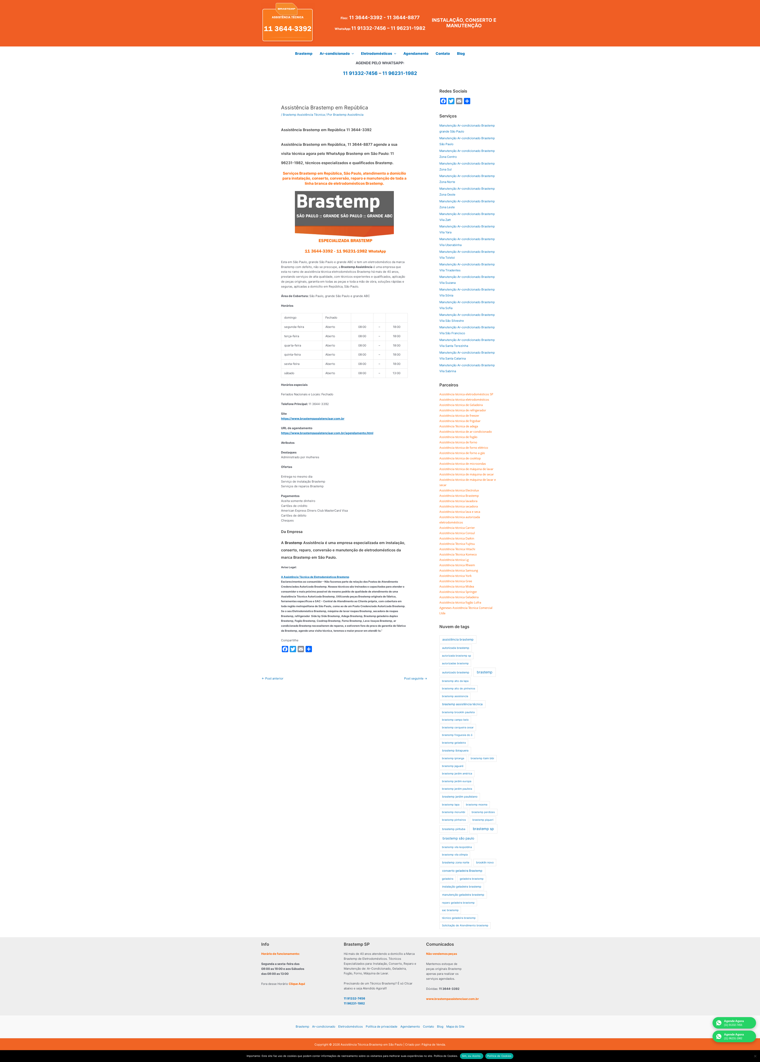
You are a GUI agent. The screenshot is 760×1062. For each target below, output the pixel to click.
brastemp (484, 672)
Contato (428, 1026)
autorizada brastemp (455, 647)
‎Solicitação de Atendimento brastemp (465, 925)
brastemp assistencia (455, 696)
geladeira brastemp (472, 878)
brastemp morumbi (453, 812)
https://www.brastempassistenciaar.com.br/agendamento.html (327, 433)
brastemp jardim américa (457, 773)
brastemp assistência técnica (462, 704)
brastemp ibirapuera (455, 750)
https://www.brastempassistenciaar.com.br (312, 418)
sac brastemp (450, 910)
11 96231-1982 (408, 28)
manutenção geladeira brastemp (463, 894)
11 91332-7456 (368, 28)
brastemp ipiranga (453, 758)
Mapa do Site (455, 1026)
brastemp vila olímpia (455, 854)
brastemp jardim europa (456, 781)
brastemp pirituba (453, 829)
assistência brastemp (457, 639)
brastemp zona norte (455, 862)
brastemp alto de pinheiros (458, 688)
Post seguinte (415, 678)
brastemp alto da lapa (455, 680)
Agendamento (410, 1026)
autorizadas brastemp (455, 663)
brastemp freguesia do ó (457, 734)
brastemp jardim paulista (457, 788)
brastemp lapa (450, 804)
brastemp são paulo (458, 838)
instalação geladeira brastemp (461, 886)
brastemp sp (483, 829)
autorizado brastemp (455, 672)
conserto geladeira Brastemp (462, 871)
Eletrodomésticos (350, 1026)
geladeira (447, 878)
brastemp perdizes (483, 812)
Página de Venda (433, 1044)
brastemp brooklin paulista (458, 712)
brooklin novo (485, 862)
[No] (755, 1056)
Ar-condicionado (323, 1026)
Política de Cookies (499, 1055)
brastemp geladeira (454, 742)
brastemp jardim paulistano (459, 796)
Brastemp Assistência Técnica (304, 114)
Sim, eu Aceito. (471, 1055)
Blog (440, 1026)
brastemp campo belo (455, 719)
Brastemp (302, 1026)
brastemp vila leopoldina (457, 847)
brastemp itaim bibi (482, 758)
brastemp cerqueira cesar (458, 727)
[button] (352, 54)
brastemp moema (476, 804)
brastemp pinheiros (454, 819)
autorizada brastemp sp (456, 655)
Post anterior (272, 678)
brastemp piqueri (482, 819)
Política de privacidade (381, 1026)
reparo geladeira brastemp (458, 902)
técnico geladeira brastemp (459, 917)
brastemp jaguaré (453, 766)
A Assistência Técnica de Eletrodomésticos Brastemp (315, 576)
